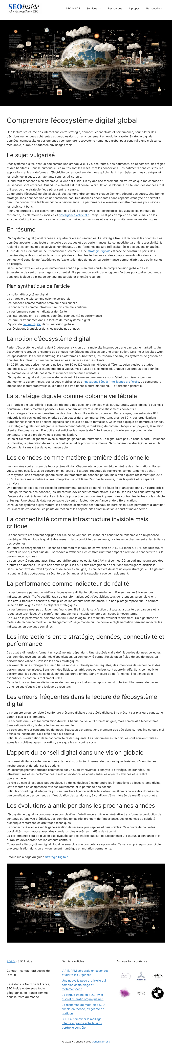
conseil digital (32, 324)
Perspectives (154, 8)
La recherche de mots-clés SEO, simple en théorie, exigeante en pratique (83, 1009)
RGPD (11, 961)
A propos (134, 8)
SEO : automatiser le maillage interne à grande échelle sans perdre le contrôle (82, 1023)
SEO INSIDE (73, 8)
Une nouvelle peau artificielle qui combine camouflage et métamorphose (84, 985)
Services (92, 8)
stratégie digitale (99, 251)
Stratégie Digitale (56, 857)
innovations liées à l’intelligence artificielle (111, 381)
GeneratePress (101, 1041)
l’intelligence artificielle (74, 215)
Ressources (115, 8)
